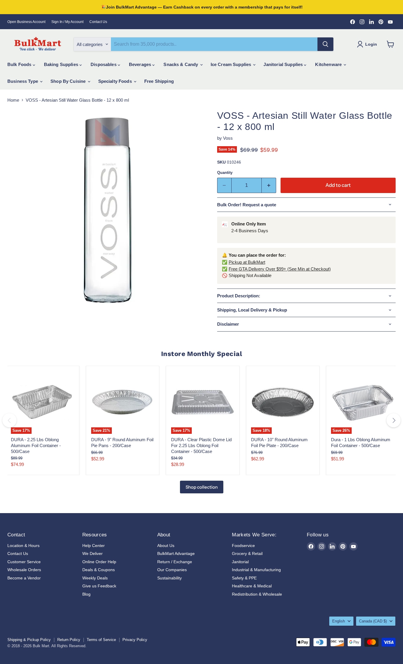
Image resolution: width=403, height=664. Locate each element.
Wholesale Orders (24, 569)
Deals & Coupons (98, 569)
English (338, 621)
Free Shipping (159, 81)
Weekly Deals (95, 578)
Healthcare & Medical (252, 586)
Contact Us (98, 22)
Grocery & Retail (247, 553)
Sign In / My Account (67, 22)
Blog (86, 594)
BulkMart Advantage (176, 553)
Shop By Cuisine (68, 81)
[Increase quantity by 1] (269, 185)
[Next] (393, 420)
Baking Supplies (61, 64)
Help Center (93, 545)
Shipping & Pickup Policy (29, 639)
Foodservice (243, 545)
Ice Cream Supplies (232, 64)
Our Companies (172, 569)
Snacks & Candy (181, 64)
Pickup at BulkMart (247, 262)
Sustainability (169, 578)
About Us (165, 545)
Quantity (224, 172)
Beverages (141, 64)
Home (13, 100)
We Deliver (92, 553)
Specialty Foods (115, 81)
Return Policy (68, 639)
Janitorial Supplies (283, 64)
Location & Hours (23, 545)
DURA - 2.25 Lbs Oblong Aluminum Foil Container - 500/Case (36, 445)
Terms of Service (101, 639)
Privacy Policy (134, 639)
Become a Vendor (24, 578)
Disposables (104, 64)
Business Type (23, 81)
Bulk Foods (20, 64)
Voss (228, 138)
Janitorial (240, 561)
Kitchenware (329, 64)
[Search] (325, 44)
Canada (373, 621)
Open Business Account (26, 22)
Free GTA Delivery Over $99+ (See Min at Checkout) (280, 268)
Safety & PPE (244, 578)
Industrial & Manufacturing (256, 569)
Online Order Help (99, 561)
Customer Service (24, 561)
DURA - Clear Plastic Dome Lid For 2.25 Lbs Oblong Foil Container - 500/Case (201, 445)
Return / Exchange (174, 561)
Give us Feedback (99, 586)
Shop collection (202, 487)
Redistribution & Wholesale (257, 594)
